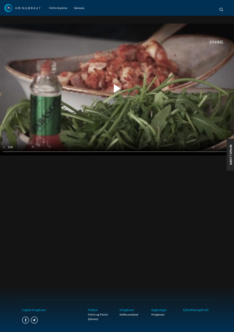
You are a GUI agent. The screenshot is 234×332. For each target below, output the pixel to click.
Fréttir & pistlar (58, 8)
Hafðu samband (129, 314)
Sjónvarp (79, 8)
